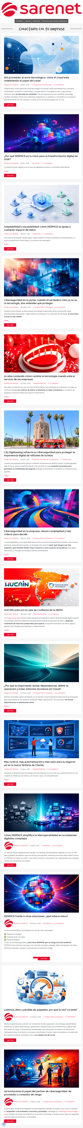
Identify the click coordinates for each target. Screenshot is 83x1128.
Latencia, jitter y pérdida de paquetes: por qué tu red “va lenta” (40, 1009)
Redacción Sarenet (11, 85)
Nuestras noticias (39, 383)
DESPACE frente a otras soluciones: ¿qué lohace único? (36, 916)
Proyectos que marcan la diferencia (54, 21)
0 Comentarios (58, 85)
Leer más (10, 105)
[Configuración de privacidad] (4, 1124)
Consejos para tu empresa (41, 85)
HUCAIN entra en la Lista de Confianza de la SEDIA (33, 610)
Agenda (28, 21)
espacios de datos (14, 618)
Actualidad (19, 21)
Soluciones (36, 21)
